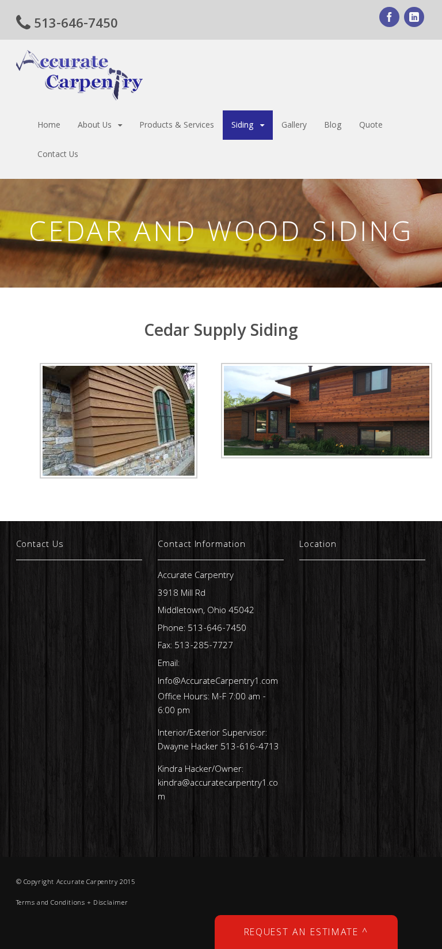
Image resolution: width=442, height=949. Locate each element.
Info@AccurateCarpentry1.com (218, 682)
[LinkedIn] (415, 19)
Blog (333, 126)
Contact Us (57, 155)
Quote (371, 126)
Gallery (294, 126)
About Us (95, 126)
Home (48, 126)
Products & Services (176, 126)
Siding (242, 126)
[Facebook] (390, 19)
